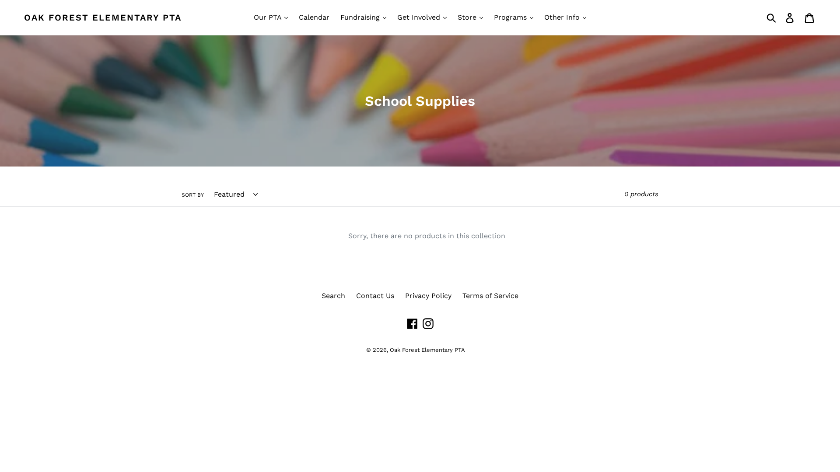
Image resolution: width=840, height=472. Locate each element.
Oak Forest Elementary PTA (103, 17)
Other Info (563, 17)
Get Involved (419, 17)
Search (333, 296)
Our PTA (269, 17)
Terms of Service (490, 296)
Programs (511, 17)
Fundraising (361, 17)
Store (468, 17)
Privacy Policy (428, 296)
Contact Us (375, 296)
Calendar (314, 17)
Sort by (193, 195)
